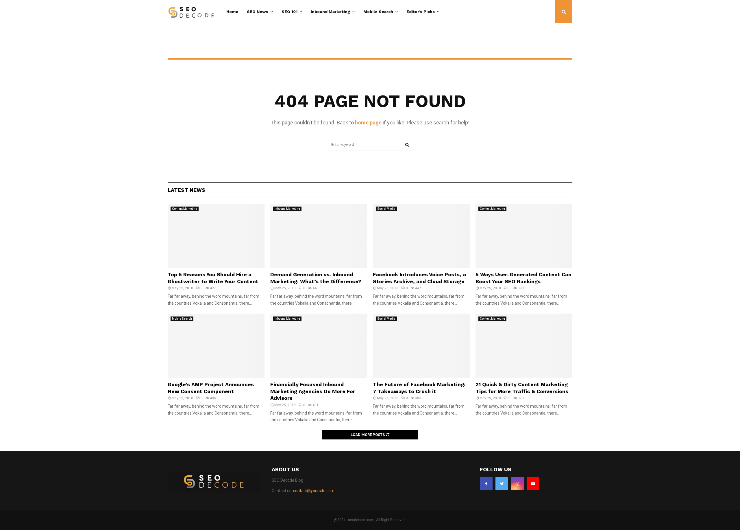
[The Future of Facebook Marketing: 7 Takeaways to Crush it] (421, 346)
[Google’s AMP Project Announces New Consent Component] (216, 346)
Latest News (186, 190)
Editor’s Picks (420, 11)
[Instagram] (517, 483)
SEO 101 (289, 11)
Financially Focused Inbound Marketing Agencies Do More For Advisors (312, 391)
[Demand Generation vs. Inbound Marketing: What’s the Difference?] (318, 236)
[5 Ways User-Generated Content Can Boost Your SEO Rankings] (524, 236)
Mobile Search (378, 11)
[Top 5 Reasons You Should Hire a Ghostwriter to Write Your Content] (216, 236)
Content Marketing (184, 208)
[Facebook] (486, 483)
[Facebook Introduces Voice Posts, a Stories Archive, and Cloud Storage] (421, 236)
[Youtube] (533, 483)
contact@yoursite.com (313, 490)
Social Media (386, 208)
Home (232, 11)
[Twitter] (501, 483)
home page (368, 122)
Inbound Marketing (330, 11)
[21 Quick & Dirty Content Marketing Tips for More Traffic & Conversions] (524, 346)
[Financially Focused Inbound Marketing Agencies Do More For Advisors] (318, 346)
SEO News (257, 11)
